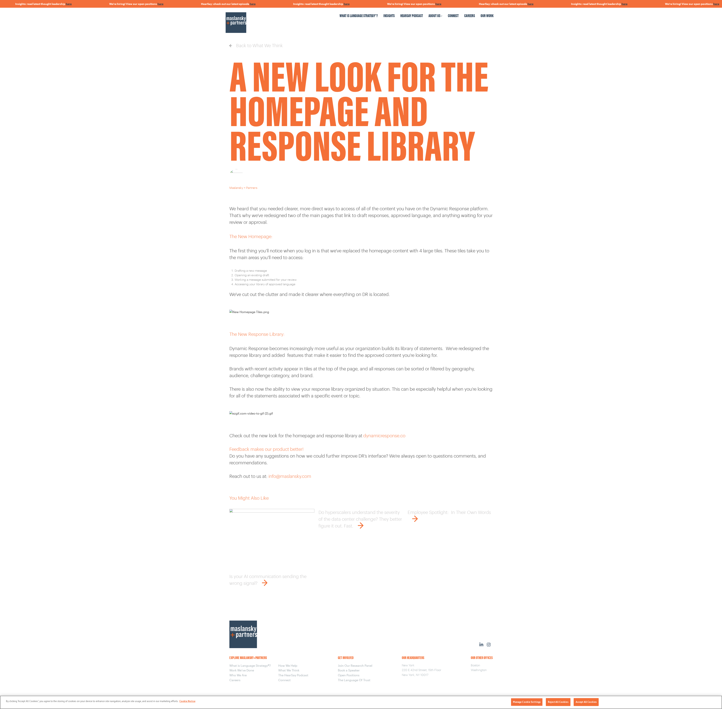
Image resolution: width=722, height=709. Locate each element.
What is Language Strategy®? (359, 15)
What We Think (288, 670)
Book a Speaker (349, 670)
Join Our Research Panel (355, 665)
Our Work (487, 15)
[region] (361, 702)
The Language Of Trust (354, 680)
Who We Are (238, 675)
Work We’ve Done (241, 670)
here (52, 3)
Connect (453, 15)
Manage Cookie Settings (527, 702)
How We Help (287, 665)
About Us (434, 15)
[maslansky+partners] (258, 19)
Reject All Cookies (558, 702)
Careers (469, 15)
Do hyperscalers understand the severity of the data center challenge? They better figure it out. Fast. (360, 518)
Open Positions (348, 675)
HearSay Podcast (411, 15)
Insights (389, 15)
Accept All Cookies (586, 702)
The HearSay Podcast (293, 675)
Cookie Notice (187, 701)
